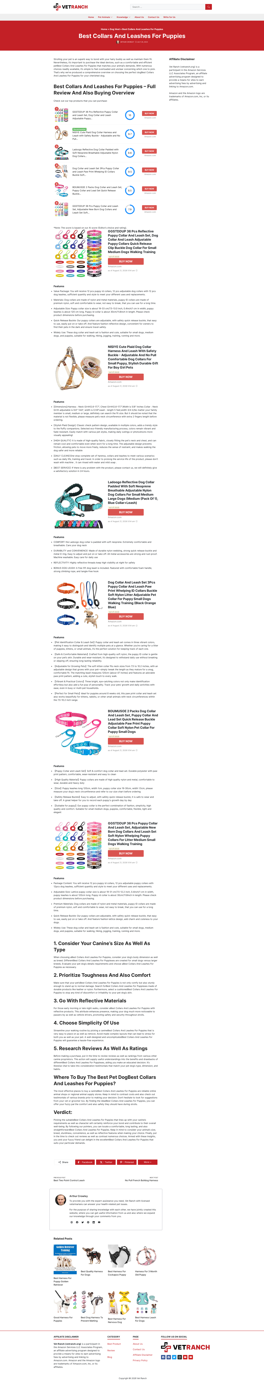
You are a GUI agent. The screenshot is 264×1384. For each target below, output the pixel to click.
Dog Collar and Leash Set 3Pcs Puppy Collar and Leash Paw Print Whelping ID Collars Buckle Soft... (95, 171)
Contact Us (139, 1349)
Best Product (114, 1343)
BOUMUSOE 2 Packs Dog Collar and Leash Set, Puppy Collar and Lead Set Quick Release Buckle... (97, 190)
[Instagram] (180, 1357)
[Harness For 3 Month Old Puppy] (146, 1255)
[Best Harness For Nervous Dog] (119, 1302)
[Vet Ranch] (71, 6)
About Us (138, 1343)
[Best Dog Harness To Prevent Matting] (92, 1302)
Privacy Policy (140, 1360)
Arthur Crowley (78, 1196)
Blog (109, 1357)
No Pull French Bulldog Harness (141, 1180)
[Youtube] (185, 1357)
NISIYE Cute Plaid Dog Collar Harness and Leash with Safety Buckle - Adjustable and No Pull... (96, 135)
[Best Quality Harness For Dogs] (92, 1255)
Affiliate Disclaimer (142, 1354)
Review (111, 1350)
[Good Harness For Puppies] (65, 1302)
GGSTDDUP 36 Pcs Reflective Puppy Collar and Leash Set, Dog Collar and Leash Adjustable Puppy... (95, 115)
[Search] (208, 7)
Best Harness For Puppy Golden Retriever (63, 1281)
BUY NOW (126, 261)
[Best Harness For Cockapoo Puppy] (119, 1255)
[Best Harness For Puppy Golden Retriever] (65, 1259)
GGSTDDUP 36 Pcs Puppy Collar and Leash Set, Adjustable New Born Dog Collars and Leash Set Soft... (95, 209)
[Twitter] (174, 1357)
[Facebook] (163, 1357)
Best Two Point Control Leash (69, 1180)
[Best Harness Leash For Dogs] (146, 1302)
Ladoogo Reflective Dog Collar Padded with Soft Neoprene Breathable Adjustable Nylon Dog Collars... (95, 152)
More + (149, 1163)
